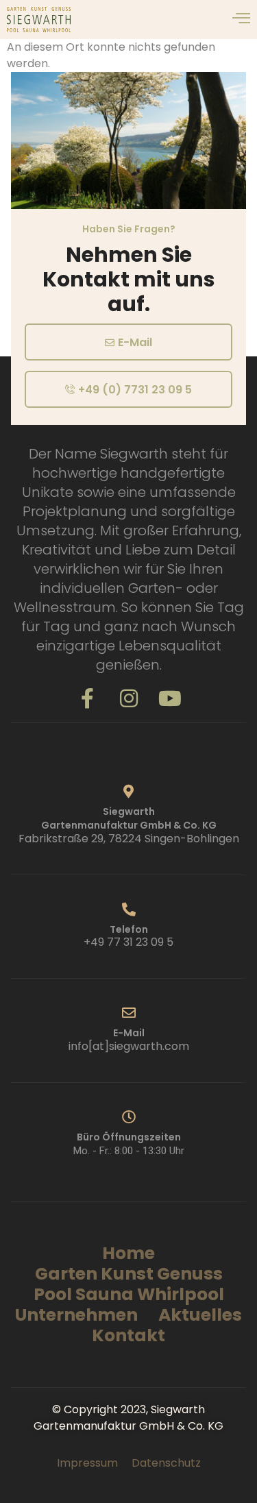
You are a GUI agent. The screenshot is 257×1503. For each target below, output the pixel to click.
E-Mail (135, 342)
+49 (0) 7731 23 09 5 (135, 390)
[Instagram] (129, 698)
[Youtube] (170, 698)
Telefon (129, 929)
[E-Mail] (129, 1013)
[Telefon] (129, 909)
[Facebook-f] (87, 698)
